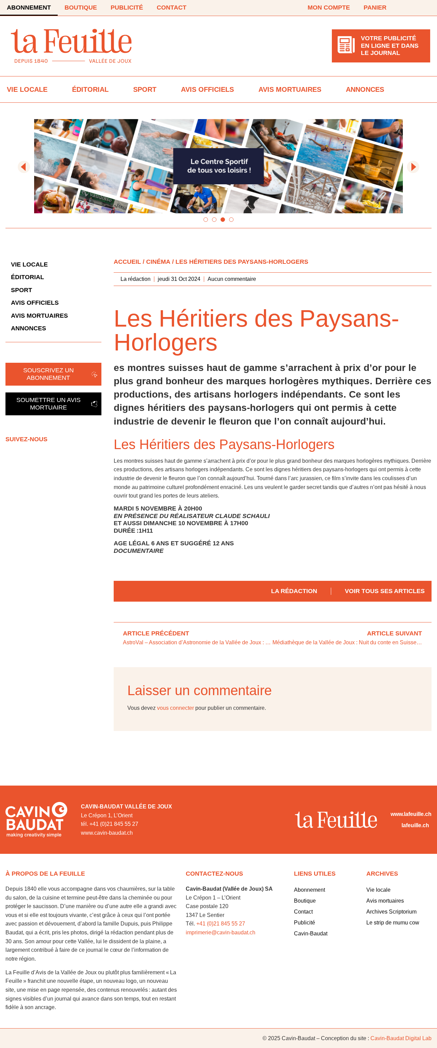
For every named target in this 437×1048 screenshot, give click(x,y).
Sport (144, 89)
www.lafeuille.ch (411, 814)
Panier (375, 7)
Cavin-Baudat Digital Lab (401, 1038)
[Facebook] (407, 8)
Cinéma (158, 261)
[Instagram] (426, 8)
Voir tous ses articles (385, 591)
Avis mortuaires (289, 89)
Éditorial (90, 89)
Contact (171, 7)
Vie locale (27, 89)
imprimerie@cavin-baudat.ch (220, 932)
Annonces (365, 89)
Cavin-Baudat (310, 933)
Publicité (127, 7)
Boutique (81, 7)
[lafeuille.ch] (395, 825)
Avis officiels (207, 89)
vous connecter (175, 708)
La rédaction (294, 591)
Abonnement (29, 7)
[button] (24, 167)
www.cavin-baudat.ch (107, 833)
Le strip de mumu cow (392, 922)
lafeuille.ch (415, 825)
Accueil (127, 261)
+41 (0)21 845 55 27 (220, 924)
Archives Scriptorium (391, 912)
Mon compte (329, 7)
